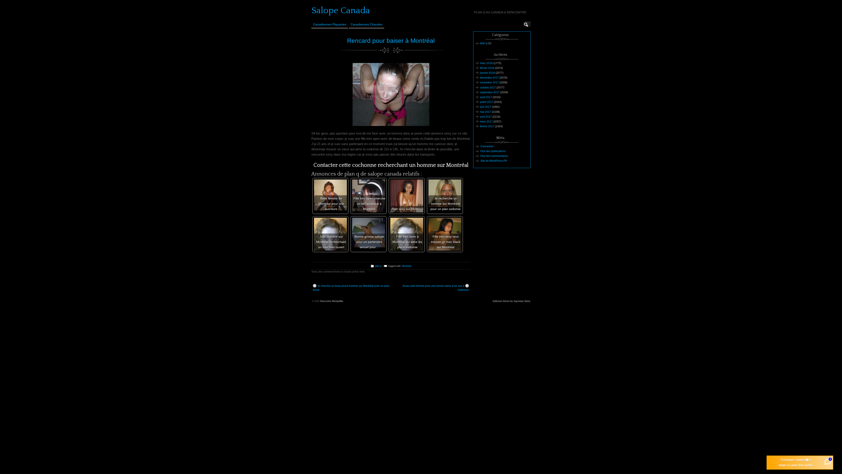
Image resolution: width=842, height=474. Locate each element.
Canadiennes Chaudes (366, 24)
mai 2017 (485, 111)
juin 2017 (485, 106)
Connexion (487, 146)
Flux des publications (493, 151)
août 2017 (486, 97)
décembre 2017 (489, 77)
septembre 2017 (489, 92)
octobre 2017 (488, 87)
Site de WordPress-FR (493, 160)
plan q (378, 266)
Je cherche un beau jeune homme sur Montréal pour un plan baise (351, 287)
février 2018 (487, 68)
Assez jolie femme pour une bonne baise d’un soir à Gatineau (436, 287)
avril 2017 (486, 116)
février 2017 (487, 126)
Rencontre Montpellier (331, 301)
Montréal (406, 266)
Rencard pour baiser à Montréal (391, 40)
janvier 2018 (487, 72)
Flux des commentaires (494, 156)
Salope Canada (340, 10)
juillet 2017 (486, 102)
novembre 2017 (489, 82)
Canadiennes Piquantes (329, 24)
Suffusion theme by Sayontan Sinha (511, 301)
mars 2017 (486, 121)
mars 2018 (486, 63)
